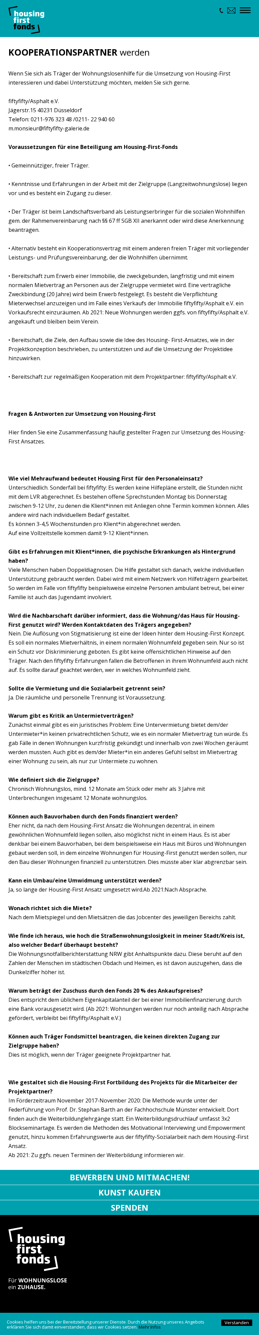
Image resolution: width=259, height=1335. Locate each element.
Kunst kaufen (129, 1192)
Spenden (129, 1207)
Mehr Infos (150, 1327)
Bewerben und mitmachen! (130, 1177)
